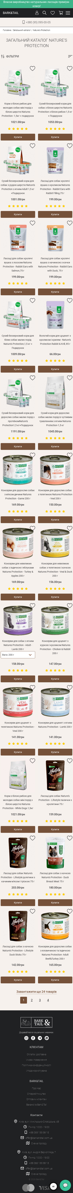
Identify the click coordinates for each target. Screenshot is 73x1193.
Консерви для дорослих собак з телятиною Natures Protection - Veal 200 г (55, 494)
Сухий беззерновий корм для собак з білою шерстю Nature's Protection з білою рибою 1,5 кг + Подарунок (55, 109)
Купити (18, 137)
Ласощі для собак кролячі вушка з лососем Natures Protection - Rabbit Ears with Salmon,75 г (18, 264)
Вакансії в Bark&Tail (36, 1104)
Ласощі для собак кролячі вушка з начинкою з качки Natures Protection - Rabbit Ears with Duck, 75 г (55, 264)
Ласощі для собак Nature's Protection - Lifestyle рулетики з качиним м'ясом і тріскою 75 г (18, 877)
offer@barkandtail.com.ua (39, 1138)
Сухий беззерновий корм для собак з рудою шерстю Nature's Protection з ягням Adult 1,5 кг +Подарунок (18, 187)
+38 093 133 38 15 (39, 1132)
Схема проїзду (39, 1143)
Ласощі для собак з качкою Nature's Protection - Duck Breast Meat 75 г (55, 877)
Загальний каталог (22, 30)
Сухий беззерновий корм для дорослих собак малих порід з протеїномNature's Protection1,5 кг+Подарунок (17, 419)
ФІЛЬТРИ (12, 56)
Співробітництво (36, 1093)
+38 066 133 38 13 (39, 1163)
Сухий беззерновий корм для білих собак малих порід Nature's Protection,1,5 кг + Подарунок (18, 341)
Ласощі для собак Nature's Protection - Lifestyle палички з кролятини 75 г (55, 800)
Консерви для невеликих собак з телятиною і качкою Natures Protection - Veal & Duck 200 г (55, 569)
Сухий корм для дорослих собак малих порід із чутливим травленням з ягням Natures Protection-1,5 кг (55, 419)
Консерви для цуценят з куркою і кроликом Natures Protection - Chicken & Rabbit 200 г (55, 647)
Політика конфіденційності (36, 1065)
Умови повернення (36, 1059)
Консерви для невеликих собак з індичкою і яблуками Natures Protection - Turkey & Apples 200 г (18, 569)
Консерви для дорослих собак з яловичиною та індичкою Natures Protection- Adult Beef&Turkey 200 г (55, 952)
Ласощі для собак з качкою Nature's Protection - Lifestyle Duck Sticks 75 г (18, 950)
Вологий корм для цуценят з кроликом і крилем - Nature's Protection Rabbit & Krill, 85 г (55, 339)
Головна (7, 30)
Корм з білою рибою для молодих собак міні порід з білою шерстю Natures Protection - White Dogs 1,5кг (18, 802)
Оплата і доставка (36, 1054)
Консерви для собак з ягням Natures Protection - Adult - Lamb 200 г (18, 645)
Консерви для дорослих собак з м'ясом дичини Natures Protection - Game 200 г (18, 494)
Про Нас (36, 1088)
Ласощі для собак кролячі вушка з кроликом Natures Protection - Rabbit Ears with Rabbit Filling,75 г (55, 187)
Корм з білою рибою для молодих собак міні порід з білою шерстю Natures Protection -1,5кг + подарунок (18, 109)
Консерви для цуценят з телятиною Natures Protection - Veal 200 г (18, 726)
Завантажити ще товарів (36, 991)
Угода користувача (36, 1070)
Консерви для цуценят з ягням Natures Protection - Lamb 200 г (55, 724)
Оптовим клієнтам (36, 1099)
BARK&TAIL (11, 13)
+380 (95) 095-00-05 (38, 22)
